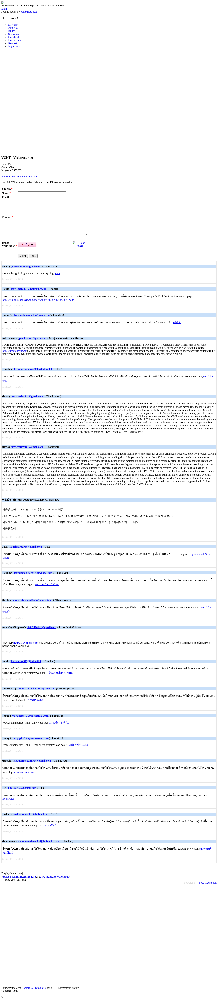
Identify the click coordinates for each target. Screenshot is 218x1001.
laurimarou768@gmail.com (26, 546)
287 (42, 876)
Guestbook (211, 882)
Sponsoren (14, 33)
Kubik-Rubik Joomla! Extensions (19, 176)
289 (50, 876)
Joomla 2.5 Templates (34, 987)
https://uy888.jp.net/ (25, 642)
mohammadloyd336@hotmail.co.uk (38, 841)
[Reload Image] (80, 245)
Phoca (201, 882)
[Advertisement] (109, 102)
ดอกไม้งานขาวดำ (24, 772)
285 (34, 876)
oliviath (177, 322)
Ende (66, 876)
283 (26, 876)
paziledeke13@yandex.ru (33, 338)
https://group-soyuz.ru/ (14, 350)
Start (5, 876)
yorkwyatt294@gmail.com (26, 266)
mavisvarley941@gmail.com (27, 396)
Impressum (14, 46)
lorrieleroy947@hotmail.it (26, 661)
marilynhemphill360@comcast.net (32, 600)
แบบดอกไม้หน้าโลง (47, 584)
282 (22, 876)
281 (17, 876)
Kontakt (12, 43)
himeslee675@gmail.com (22, 787)
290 (54, 876)
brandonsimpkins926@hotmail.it (33, 369)
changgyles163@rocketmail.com (30, 715)
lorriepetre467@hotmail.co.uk (28, 288)
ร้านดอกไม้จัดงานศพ (61, 672)
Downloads (14, 40)
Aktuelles (13, 27)
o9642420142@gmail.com (41, 627)
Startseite (13, 24)
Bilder (11, 30)
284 (30, 876)
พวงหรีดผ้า (51, 825)
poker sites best (28, 11)
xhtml (4, 8)
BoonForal (8, 798)
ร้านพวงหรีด (35, 700)
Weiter (59, 876)
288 (46, 876)
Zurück (11, 876)
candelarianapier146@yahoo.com (36, 688)
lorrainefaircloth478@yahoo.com (33, 572)
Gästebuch (14, 37)
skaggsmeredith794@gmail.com (32, 760)
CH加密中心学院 (59, 722)
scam (57, 273)
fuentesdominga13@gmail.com (32, 314)
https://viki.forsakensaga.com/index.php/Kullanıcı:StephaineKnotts (38, 299)
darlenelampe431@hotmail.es (30, 814)
